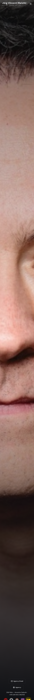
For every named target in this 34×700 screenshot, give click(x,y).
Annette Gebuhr (21, 692)
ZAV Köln (9, 692)
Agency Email (18, 681)
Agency (18, 687)
